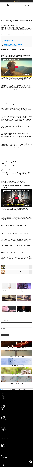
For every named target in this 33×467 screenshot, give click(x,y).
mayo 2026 (2, 397)
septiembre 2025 (3, 406)
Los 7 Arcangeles (3, 455)
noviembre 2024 (3, 417)
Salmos (2, 458)
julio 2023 (2, 431)
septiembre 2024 (3, 419)
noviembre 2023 (3, 427)
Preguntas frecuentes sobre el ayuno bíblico (10, 45)
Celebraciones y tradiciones (5, 442)
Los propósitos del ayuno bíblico (8, 40)
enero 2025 (2, 415)
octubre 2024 (3, 418)
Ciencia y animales (3, 443)
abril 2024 (2, 425)
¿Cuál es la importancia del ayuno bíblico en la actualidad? (12, 44)
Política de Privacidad (4, 463)
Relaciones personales (4, 457)
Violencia (2, 459)
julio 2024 (2, 421)
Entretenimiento (3, 445)
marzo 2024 (2, 426)
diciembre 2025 (3, 403)
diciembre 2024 (3, 416)
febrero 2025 (2, 414)
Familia (2, 449)
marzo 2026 (2, 399)
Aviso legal (2, 464)
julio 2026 (2, 395)
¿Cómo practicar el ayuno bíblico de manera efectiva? (12, 41)
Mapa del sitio (3, 465)
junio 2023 (2, 432)
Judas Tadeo (3, 454)
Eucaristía (2, 448)
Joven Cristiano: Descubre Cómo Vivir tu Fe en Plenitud (8, 279)
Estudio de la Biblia (3, 447)
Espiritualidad (3, 446)
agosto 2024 (2, 420)
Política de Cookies (3, 462)
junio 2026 (2, 396)
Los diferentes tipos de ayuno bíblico (9, 39)
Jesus (1, 453)
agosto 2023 (2, 430)
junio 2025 (2, 409)
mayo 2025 (2, 410)
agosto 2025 (2, 407)
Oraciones (2, 456)
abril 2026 (2, 398)
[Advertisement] (16, 14)
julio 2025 (2, 408)
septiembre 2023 (3, 429)
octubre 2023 (3, 428)
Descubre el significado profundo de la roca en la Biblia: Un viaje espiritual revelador (25, 279)
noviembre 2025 (3, 404)
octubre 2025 (3, 405)
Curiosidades (3, 444)
